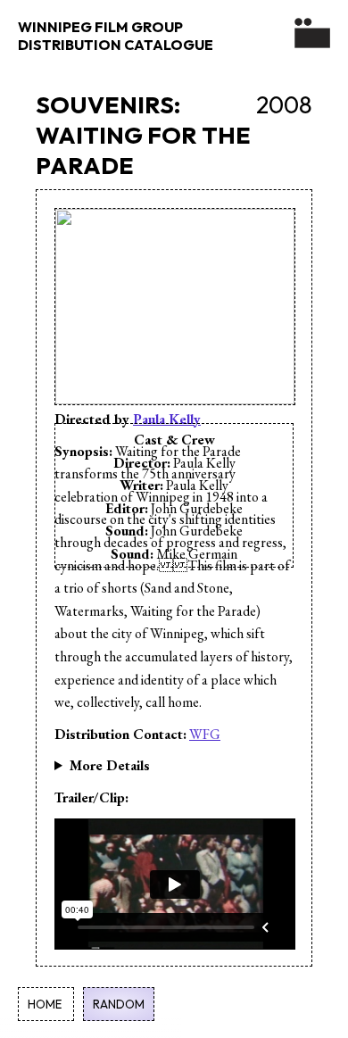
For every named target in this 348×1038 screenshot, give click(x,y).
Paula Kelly (167, 419)
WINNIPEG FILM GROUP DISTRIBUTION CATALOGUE (115, 36)
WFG (204, 734)
